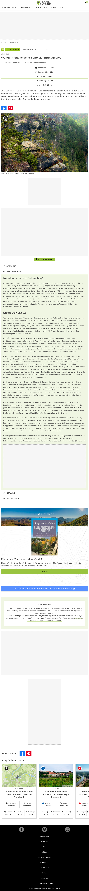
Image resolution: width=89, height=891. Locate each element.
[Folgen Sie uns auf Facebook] (21, 829)
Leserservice (44, 868)
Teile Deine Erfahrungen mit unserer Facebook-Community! (43, 589)
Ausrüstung (40, 8)
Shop (53, 8)
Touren (4, 42)
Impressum (44, 836)
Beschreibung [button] (14, 271)
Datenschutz (44, 841)
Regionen (25, 8)
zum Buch (44, 571)
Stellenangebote (44, 857)
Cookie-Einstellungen (44, 883)
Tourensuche (9, 8)
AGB (44, 847)
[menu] (3, 3)
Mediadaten (44, 862)
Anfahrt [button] (11, 266)
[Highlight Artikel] (86, 3)
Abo (61, 8)
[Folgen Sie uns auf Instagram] (67, 829)
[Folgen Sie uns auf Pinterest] (44, 829)
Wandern (14, 42)
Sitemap (44, 878)
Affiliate (44, 852)
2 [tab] (46, 116)
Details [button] (11, 493)
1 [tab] (43, 116)
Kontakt (44, 873)
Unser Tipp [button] (13, 498)
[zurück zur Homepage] (44, 3)
